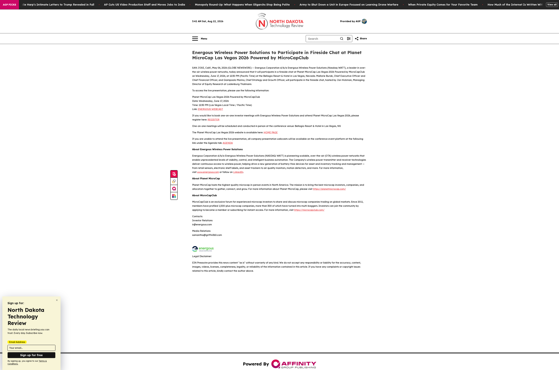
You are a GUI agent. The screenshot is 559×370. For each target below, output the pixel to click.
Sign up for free (31, 355)
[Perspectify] (174, 181)
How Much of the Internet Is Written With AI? (518, 4)
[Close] (56, 300)
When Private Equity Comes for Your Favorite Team (443, 4)
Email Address (17, 342)
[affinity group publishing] (174, 188)
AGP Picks (9, 4)
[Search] (341, 38)
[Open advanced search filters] (348, 38)
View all (552, 4)
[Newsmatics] (174, 196)
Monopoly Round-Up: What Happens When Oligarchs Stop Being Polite (242, 4)
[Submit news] (174, 174)
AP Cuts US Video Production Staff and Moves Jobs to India (144, 4)
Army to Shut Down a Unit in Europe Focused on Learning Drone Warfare (349, 4)
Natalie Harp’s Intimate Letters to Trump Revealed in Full (55, 4)
